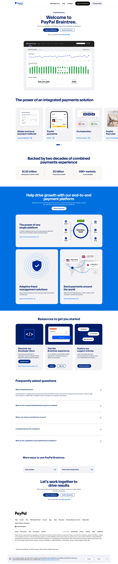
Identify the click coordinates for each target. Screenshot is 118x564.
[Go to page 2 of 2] (61, 144)
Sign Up (61, 366)
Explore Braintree (67, 30)
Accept (89, 559)
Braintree (82, 138)
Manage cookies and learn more (50, 560)
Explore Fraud (26, 298)
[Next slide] (102, 124)
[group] (29, 124)
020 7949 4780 (66, 34)
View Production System (26, 366)
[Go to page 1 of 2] (58, 144)
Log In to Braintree (51, 30)
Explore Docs (24, 361)
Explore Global (70, 298)
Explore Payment (28, 237)
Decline (99, 559)
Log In (52, 366)
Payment (23, 138)
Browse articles (84, 366)
